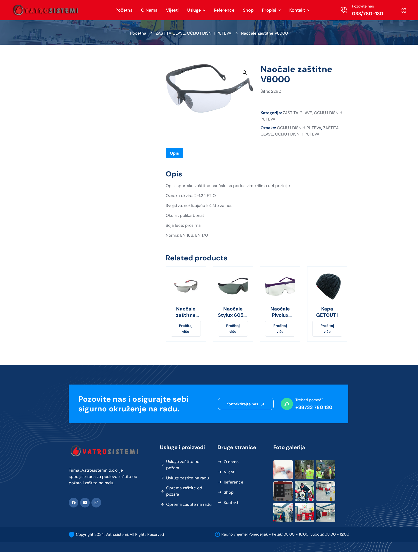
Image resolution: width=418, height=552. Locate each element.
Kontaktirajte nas (242, 404)
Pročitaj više (186, 328)
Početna (138, 33)
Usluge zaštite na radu (187, 478)
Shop (229, 492)
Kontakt (231, 502)
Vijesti (230, 472)
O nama (231, 461)
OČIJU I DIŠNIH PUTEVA (299, 127)
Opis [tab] (174, 153)
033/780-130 (367, 13)
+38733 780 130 (313, 407)
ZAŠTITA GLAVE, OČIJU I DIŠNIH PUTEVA (193, 33)
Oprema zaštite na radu (189, 504)
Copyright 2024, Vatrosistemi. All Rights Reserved (120, 534)
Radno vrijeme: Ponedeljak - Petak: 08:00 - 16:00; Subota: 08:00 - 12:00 (285, 534)
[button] (244, 72)
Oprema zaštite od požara (184, 491)
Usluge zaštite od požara (183, 464)
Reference (233, 482)
